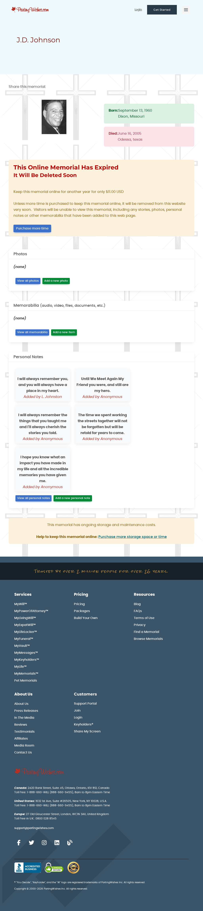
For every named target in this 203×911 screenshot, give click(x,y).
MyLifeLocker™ (25, 631)
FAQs (138, 611)
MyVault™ (22, 645)
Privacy (140, 625)
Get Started (161, 10)
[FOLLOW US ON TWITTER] (31, 843)
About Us (23, 694)
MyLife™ (20, 666)
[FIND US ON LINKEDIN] (57, 843)
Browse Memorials (148, 638)
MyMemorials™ (26, 673)
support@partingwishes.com (34, 828)
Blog (137, 604)
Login (138, 9)
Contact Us (23, 752)
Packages (82, 611)
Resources (144, 595)
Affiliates (21, 738)
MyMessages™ (26, 652)
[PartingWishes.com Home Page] (30, 10)
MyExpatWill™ (25, 625)
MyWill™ (20, 604)
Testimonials (24, 731)
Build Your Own (86, 618)
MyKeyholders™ (26, 659)
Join (77, 710)
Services (23, 595)
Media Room (24, 745)
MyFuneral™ (23, 638)
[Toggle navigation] (186, 9)
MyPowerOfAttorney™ (31, 611)
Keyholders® (83, 724)
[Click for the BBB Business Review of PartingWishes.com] (27, 867)
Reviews (20, 724)
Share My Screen (87, 731)
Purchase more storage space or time (132, 537)
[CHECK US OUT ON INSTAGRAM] (44, 843)
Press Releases (26, 710)
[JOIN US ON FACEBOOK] (18, 843)
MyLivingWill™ (25, 618)
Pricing (81, 595)
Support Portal (85, 703)
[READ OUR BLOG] (69, 843)
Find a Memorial (146, 631)
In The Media (24, 717)
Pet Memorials (25, 680)
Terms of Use (144, 618)
